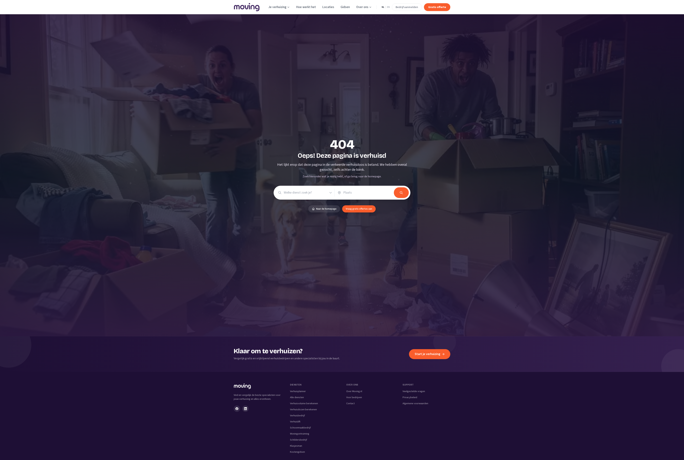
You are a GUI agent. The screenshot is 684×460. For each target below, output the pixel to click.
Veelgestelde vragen (414, 391)
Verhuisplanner (298, 391)
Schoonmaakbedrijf (300, 428)
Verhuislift (295, 421)
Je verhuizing (277, 7)
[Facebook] (237, 408)
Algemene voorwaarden (415, 403)
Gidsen (345, 7)
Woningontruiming (299, 434)
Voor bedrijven (354, 397)
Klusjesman (296, 446)
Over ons (362, 7)
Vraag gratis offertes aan (359, 209)
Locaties (328, 7)
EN (388, 7)
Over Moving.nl (354, 391)
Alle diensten (297, 397)
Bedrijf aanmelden (407, 7)
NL (383, 7)
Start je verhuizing (427, 354)
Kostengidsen (297, 452)
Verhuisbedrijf (297, 415)
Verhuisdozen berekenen (303, 409)
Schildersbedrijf (298, 440)
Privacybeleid (410, 397)
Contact (350, 403)
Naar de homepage (326, 209)
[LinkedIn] (245, 408)
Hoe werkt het (306, 7)
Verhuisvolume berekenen (304, 403)
